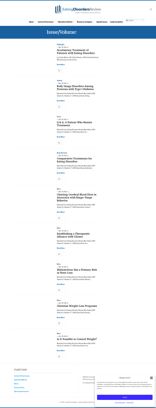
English (131, 20)
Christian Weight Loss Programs (77, 306)
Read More (61, 64)
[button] (151, 378)
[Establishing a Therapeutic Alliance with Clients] (59, 254)
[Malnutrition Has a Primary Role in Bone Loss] (59, 290)
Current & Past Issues (45, 22)
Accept (125, 397)
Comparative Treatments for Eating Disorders (74, 160)
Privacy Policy (130, 403)
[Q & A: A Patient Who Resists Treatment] (59, 143)
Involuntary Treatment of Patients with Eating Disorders (76, 52)
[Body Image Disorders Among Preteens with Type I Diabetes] (59, 107)
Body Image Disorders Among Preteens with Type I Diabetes (75, 88)
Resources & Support (84, 22)
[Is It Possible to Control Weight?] (59, 356)
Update (59, 80)
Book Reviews (62, 153)
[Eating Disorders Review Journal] (78, 9)
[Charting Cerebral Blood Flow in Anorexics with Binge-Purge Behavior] (59, 218)
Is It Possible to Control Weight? (77, 339)
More (59, 189)
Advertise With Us (20, 380)
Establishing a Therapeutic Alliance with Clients (73, 235)
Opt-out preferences (120, 403)
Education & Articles (65, 22)
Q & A (59, 117)
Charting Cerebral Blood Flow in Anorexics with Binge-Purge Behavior (77, 197)
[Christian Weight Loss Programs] (59, 323)
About (31, 22)
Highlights (60, 44)
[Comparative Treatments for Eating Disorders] (59, 179)
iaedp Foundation (116, 22)
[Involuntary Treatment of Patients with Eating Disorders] (59, 70)
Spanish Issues (102, 22)
